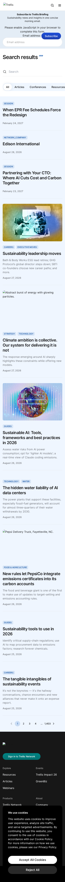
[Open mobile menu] (59, 5)
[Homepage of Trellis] (8, 745)
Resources (9, 774)
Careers (9, 247)
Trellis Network (12, 804)
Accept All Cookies (32, 860)
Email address (32, 35)
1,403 (47, 723)
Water (26, 481)
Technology (26, 333)
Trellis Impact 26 (46, 774)
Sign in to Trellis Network (21, 756)
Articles (19, 87)
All (7, 87)
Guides (8, 426)
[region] (32, 842)
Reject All (32, 870)
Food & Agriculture (15, 567)
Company (42, 804)
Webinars (8, 788)
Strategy (9, 333)
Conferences (38, 87)
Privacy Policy (47, 847)
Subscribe (51, 36)
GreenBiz (41, 781)
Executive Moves (27, 247)
